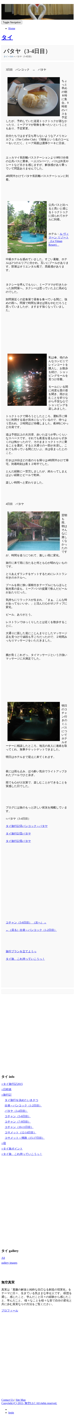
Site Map (21, 1399)
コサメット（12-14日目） (20, 1132)
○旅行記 (6, 1094)
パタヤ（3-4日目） (16, 1110)
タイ (6, 56)
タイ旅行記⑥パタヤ (18, 841)
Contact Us (7, 1399)
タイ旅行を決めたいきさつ (21, 1100)
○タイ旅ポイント (12, 1148)
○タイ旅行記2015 (12, 1083)
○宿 (3, 1143)
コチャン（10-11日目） (19, 1127)
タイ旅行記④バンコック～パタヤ (27, 826)
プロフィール (9, 1310)
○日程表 (6, 1089)
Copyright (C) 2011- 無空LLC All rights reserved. (29, 1403)
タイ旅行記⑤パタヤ (18, 833)
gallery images (9, 1262)
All (3, 1257)
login (11, 1412)
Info (11, 56)
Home (11, 28)
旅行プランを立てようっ (21, 951)
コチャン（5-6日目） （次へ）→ (26, 922)
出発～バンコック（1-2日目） (23, 1105)
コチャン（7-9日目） (18, 1121)
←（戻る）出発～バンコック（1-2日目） (31, 930)
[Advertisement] (37, 331)
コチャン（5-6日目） (18, 1116)
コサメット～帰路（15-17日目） (25, 1137)
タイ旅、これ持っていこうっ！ (25, 958)
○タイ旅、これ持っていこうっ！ (21, 1154)
